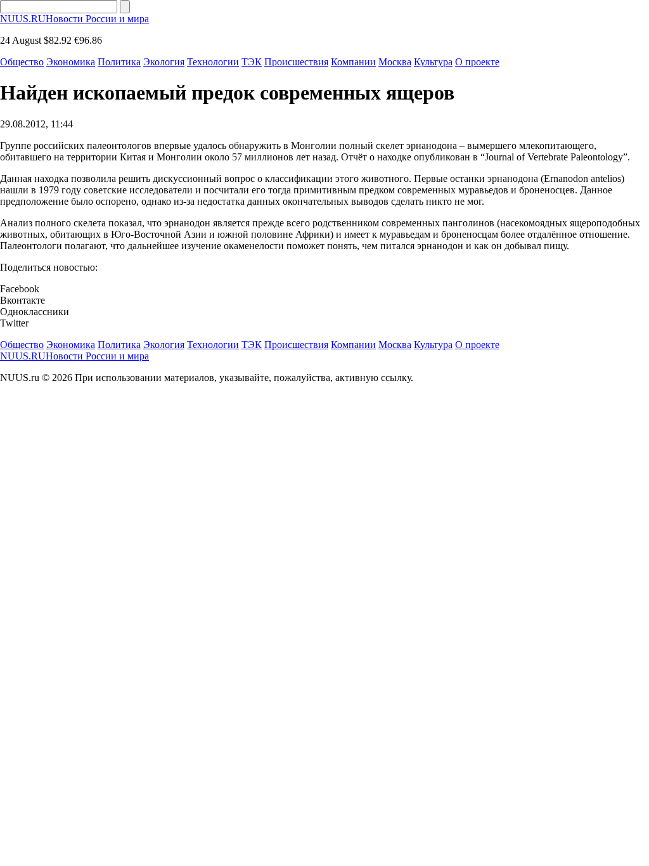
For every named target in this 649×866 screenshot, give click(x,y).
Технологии (213, 61)
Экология (163, 61)
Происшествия (296, 61)
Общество (22, 61)
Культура (433, 61)
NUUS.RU (74, 18)
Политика (119, 61)
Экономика (70, 61)
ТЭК (251, 61)
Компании (353, 61)
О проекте (477, 61)
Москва (394, 61)
